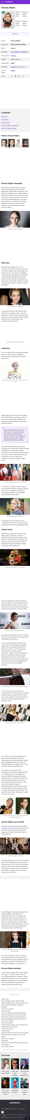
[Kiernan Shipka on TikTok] (19, 76)
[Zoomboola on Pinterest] (2, 1112)
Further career (5, 122)
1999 (21, 52)
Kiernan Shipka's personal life (10, 125)
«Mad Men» (4, 119)
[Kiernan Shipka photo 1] (4, 143)
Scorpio (13, 67)
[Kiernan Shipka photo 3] (18, 143)
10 (11, 52)
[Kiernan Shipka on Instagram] (12, 76)
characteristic (21, 67)
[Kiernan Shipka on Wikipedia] (23, 76)
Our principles (21, 1108)
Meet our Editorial (5, 1108)
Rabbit (13, 70)
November (16, 52)
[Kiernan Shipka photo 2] (11, 143)
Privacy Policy (14, 1108)
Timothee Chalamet (7, 828)
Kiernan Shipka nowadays (8, 128)
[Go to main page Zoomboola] (9, 2)
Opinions (15, 33)
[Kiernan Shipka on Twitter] (15, 76)
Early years (4, 116)
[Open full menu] (2, 2)
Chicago (13, 55)
